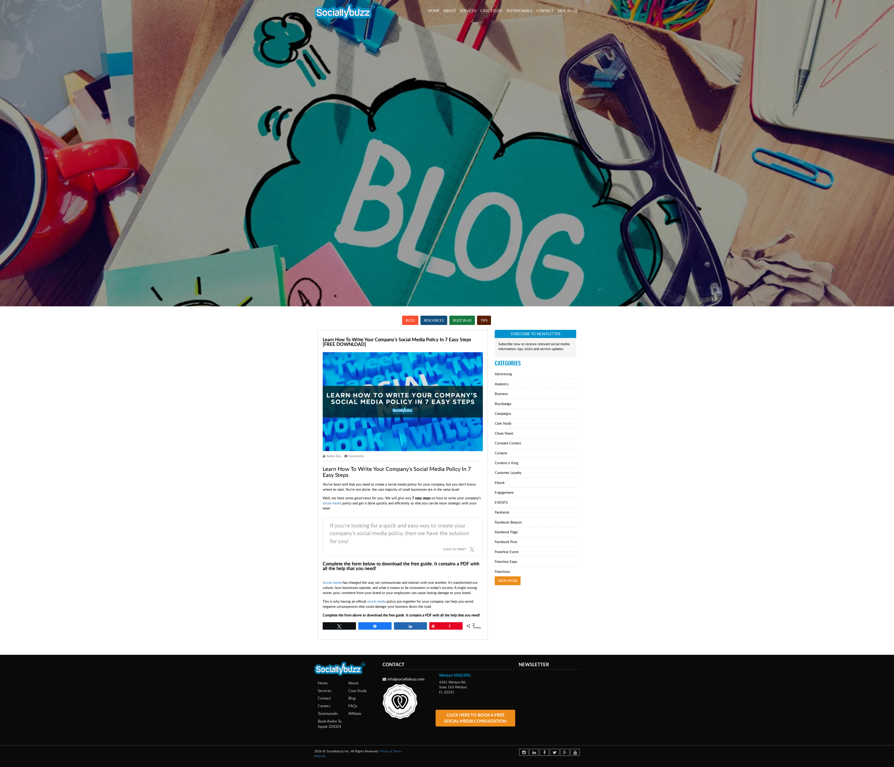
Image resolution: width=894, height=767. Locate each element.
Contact (544, 10)
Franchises (502, 571)
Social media (332, 582)
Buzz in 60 (462, 320)
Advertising (503, 374)
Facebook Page (506, 532)
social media (332, 503)
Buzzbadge (503, 403)
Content (501, 453)
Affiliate (354, 713)
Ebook (500, 482)
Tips (484, 320)
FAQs (352, 705)
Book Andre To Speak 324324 (330, 724)
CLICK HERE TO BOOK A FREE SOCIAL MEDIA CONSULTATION (475, 718)
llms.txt (319, 755)
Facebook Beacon (508, 522)
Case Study (491, 10)
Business (501, 393)
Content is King (506, 462)
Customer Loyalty (508, 472)
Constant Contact (508, 443)
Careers (324, 705)
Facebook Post (506, 541)
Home (434, 10)
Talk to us (567, 10)
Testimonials (519, 10)
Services (468, 10)
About (449, 10)
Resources (434, 320)
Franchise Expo (506, 561)
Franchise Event (506, 551)
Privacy (384, 751)
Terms (397, 751)
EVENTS (501, 502)
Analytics (501, 384)
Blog (410, 320)
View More (508, 580)
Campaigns (503, 413)
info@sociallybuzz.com (405, 679)
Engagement (504, 492)
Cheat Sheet (504, 433)
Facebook (502, 512)
